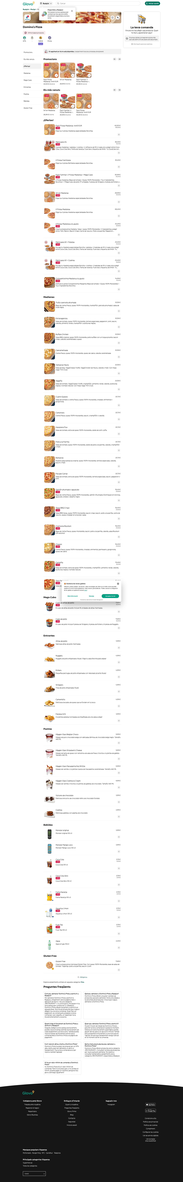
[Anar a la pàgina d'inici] (29, 3)
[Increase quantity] (56, 75)
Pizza (82, 982)
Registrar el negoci (32, 1108)
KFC (43, 1153)
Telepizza (57, 1153)
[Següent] (119, 59)
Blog (71, 1115)
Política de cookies (150, 1125)
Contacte (71, 1118)
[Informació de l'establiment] (112, 17)
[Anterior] (115, 59)
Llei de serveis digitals (150, 1135)
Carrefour (49, 1153)
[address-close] (72, 11)
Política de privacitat (150, 1122)
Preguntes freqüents (71, 1108)
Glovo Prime (71, 1111)
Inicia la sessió (72, 1125)
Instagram (111, 1104)
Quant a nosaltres (71, 1104)
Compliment (150, 1129)
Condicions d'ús (150, 1118)
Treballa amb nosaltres (32, 1104)
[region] (82, 74)
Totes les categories (30, 1166)
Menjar (33, 9)
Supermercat (27, 1163)
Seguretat (71, 1122)
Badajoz (26, 9)
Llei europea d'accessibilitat (150, 1140)
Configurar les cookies (151, 1132)
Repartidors (32, 1111)
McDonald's (27, 1153)
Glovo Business (32, 1115)
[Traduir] (118, 17)
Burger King (36, 1153)
